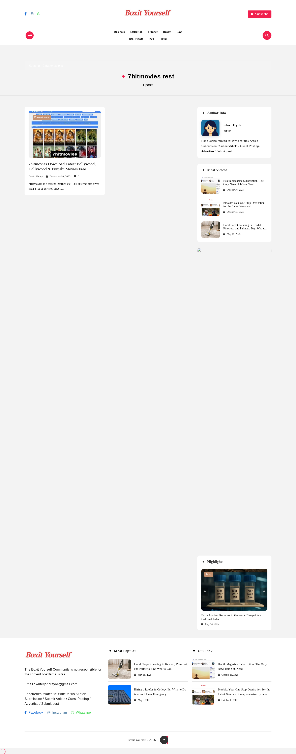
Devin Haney (36, 176)
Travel (163, 38)
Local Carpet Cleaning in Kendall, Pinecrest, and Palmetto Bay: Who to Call (244, 228)
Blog (208, 574)
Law (179, 31)
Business (119, 31)
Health (167, 31)
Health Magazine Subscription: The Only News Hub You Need (243, 182)
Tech (151, 38)
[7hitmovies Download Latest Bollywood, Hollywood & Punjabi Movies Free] (65, 134)
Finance (153, 31)
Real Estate (136, 38)
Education (136, 31)
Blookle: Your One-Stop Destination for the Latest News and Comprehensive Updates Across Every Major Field (245, 208)
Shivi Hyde (232, 125)
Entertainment (42, 117)
